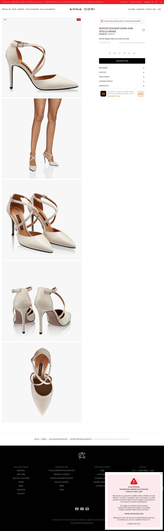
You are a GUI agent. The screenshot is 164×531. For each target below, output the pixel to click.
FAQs (102, 470)
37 (119, 53)
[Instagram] (87, 511)
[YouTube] (82, 511)
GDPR (62, 486)
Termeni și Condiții (62, 474)
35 (110, 53)
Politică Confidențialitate (61, 478)
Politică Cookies (62, 482)
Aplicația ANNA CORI (21, 478)
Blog (21, 486)
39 (129, 53)
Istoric (21, 482)
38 (124, 53)
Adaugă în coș (122, 61)
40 (134, 53)
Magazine (21, 490)
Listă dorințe (144, 30)
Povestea (21, 470)
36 (115, 53)
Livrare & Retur (102, 486)
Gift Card (21, 474)
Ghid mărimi (102, 474)
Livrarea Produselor (102, 482)
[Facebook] (76, 511)
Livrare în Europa (102, 478)
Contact (21, 494)
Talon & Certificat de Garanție (62, 470)
